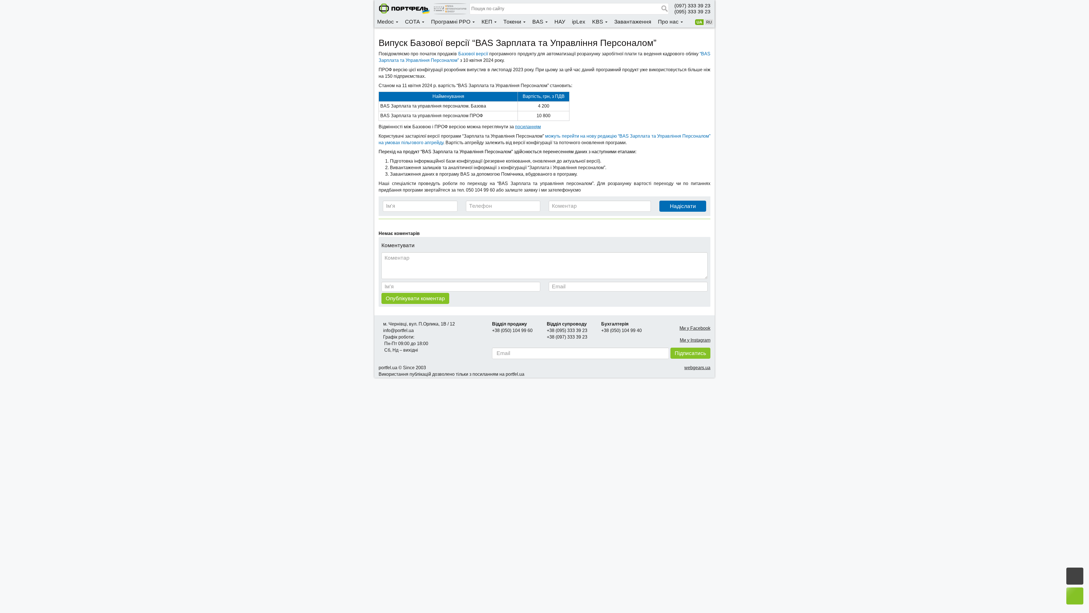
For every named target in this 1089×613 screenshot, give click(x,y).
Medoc (386, 22)
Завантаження (632, 22)
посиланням (528, 126)
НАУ (559, 22)
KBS (598, 22)
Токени (513, 22)
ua (699, 22)
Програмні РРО (451, 22)
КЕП (488, 22)
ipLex (578, 22)
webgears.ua (697, 367)
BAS (538, 22)
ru (709, 22)
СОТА (413, 22)
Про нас (669, 22)
